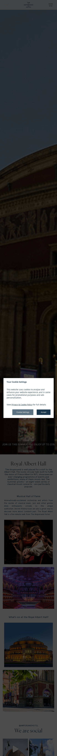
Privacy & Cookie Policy (21, 404)
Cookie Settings (22, 412)
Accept (43, 412)
